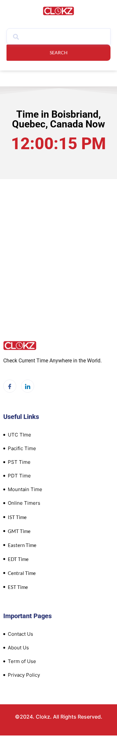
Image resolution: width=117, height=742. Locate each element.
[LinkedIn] (27, 386)
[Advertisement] (58, 247)
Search (59, 52)
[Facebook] (9, 386)
